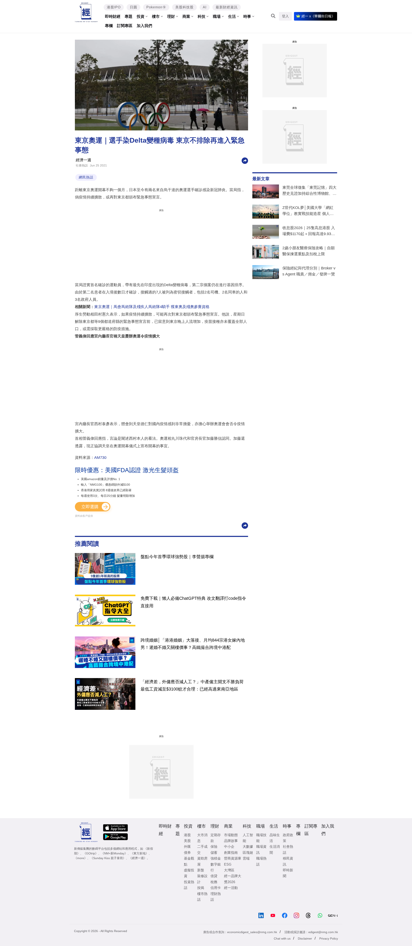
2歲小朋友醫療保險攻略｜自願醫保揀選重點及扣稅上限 (308, 251)
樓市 (156, 16)
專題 (128, 16)
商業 (186, 16)
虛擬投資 (189, 873)
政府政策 (288, 838)
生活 (232, 16)
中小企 (229, 846)
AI (204, 7)
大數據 (248, 846)
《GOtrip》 (90, 853)
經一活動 (231, 888)
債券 (187, 852)
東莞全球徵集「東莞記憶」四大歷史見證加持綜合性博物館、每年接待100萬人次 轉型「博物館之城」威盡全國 (309, 191)
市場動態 (231, 835)
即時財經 (112, 16)
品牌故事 (231, 841)
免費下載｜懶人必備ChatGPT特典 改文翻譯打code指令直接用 (193, 602)
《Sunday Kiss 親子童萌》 (108, 858)
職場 (217, 16)
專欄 (109, 26)
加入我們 (144, 26)
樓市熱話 (202, 896)
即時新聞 (288, 873)
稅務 (214, 882)
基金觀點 (189, 861)
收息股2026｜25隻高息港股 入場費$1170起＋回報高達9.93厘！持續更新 (308, 232)
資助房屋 (202, 861)
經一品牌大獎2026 (232, 879)
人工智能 (248, 838)
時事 (247, 16)
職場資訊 (261, 849)
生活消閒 (275, 849)
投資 (140, 16)
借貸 (214, 876)
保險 (214, 846)
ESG (227, 864)
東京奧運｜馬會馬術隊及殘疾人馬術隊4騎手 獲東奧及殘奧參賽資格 (151, 307)
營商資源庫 (232, 858)
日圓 (133, 7)
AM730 (100, 457)
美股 (187, 841)
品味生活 (275, 838)
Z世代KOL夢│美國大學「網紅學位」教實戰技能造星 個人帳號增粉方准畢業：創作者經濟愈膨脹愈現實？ (309, 212)
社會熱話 (82, 165)
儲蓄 (214, 852)
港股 (187, 835)
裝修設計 (202, 879)
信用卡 (216, 888)
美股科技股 (184, 7)
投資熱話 (189, 885)
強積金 (216, 858)
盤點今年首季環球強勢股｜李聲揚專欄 (177, 556)
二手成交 (202, 849)
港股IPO (114, 7)
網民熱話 (86, 177)
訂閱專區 (124, 26)
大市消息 (202, 838)
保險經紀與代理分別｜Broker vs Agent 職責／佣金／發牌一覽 (308, 271)
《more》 (80, 858)
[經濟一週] (86, 12)
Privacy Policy (328, 938)
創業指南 (231, 852)
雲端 (246, 858)
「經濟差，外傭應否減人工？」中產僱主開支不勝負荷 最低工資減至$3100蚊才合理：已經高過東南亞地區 (192, 685)
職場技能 (261, 838)
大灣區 (229, 870)
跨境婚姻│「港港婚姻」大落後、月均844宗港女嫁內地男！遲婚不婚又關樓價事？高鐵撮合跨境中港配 (193, 644)
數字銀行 (216, 867)
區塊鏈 (248, 852)
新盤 (200, 870)
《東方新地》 (139, 853)
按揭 (200, 888)
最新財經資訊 (227, 7)
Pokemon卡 (156, 7)
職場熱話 (261, 861)
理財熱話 (216, 896)
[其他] (245, 160)
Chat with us (282, 938)
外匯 (187, 846)
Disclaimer (305, 938)
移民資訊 (288, 861)
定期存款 (216, 838)
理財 (171, 16)
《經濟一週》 (138, 858)
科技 (201, 16)
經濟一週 (83, 160)
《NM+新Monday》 (114, 853)
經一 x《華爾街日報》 (318, 16)
